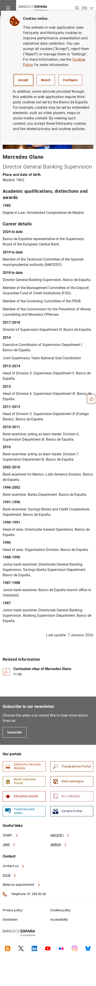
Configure (70, 80)
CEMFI (8, 835)
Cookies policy (60, 910)
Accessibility (59, 919)
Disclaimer (10, 919)
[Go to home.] (33, 8)
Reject (46, 80)
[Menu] (8, 8)
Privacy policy (13, 910)
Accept (23, 80)
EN (84, 8)
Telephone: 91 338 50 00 (28, 894)
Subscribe (14, 732)
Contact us (11, 866)
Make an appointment (19, 884)
